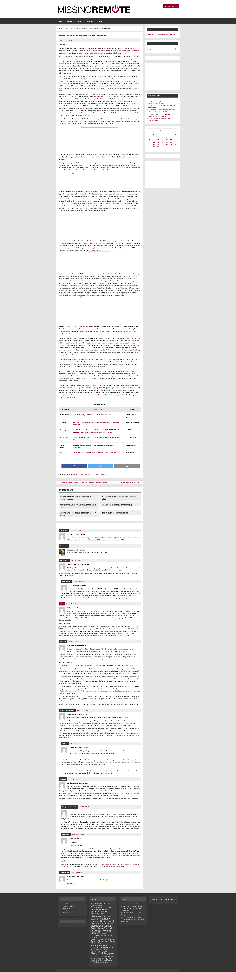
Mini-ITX (105, 951)
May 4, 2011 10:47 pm (85, 807)
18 (162, 142)
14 (175, 140)
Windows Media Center (97, 964)
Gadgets (93, 919)
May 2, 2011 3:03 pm (75, 530)
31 (158, 147)
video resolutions (94, 50)
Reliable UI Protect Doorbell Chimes (159, 112)
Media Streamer (97, 949)
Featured (97, 474)
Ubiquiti (105, 962)
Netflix (95, 955)
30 (154, 147)
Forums (100, 21)
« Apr (149, 149)
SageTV (119, 362)
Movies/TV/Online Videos (102, 953)
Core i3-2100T (68, 86)
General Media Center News (102, 922)
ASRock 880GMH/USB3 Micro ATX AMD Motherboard (91, 415)
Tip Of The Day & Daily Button (101, 960)
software (109, 359)
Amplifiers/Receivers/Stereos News (101, 904)
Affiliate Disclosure (69, 906)
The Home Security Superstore (158, 34)
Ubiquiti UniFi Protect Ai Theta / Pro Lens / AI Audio (78, 514)
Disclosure (171, 34)
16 (154, 142)
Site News (94, 958)
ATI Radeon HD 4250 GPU (102, 96)
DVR (99, 916)
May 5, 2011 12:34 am (78, 834)
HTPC (104, 937)
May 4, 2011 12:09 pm (83, 710)
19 (167, 142)
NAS (92, 955)
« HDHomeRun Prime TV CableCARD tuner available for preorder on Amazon (83, 482)
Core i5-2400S (78, 86)
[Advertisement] (162, 76)
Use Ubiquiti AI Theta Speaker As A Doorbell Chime (119, 497)
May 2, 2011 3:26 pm (75, 546)
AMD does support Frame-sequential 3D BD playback (95, 591)
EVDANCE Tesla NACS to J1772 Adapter (117, 505)
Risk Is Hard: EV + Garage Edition (115, 513)
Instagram (66, 910)
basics (86, 50)
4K (91, 903)
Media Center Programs (98, 944)
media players (126, 50)
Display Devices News (99, 915)
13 (171, 140)
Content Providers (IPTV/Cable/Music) (99, 910)
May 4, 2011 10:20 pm (74, 779)
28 (175, 144)
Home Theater (98, 937)
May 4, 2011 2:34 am (74, 641)
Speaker (100, 958)
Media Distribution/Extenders (102, 946)
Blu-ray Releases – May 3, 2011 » (130, 482)
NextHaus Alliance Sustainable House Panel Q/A (78, 506)
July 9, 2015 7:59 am (77, 872)
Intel (106, 939)
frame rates (135, 50)
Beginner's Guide (79, 474)
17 (158, 142)
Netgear (100, 955)
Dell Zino (121, 371)
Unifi (110, 962)
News (60, 21)
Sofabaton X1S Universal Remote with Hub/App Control (75, 497)
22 (149, 144)
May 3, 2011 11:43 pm (72, 603)
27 (171, 144)
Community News (101, 907)
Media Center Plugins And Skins (103, 939)
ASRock (79, 373)
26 (167, 144)
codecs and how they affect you (111, 50)
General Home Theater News (101, 919)
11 (162, 140)
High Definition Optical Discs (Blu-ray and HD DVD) (101, 929)
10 (158, 140)
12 (167, 140)
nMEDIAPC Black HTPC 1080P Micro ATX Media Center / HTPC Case (96, 453)
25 (162, 144)
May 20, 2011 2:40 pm (75, 743)
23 (154, 144)
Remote (105, 956)
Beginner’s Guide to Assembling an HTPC (111, 395)
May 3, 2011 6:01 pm (76, 560)
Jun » (154, 149)
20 (171, 142)
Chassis (100, 905)
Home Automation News (101, 936)
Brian (70, 40)
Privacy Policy (67, 913)
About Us (66, 904)
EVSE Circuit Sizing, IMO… (132, 917)
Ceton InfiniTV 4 (133, 345)
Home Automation (98, 934)
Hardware (104, 474)
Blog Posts (89, 21)
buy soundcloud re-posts (73, 883)
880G (116, 94)
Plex (101, 956)
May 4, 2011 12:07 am (79, 581)
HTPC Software (101, 939)
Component (89, 474)
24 (158, 144)
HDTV (104, 926)
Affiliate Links (67, 908)
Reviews (69, 21)
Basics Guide (96, 250)
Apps (96, 905)
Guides (79, 21)
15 (149, 142)
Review (110, 956)
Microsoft (100, 951)
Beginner (70, 474)
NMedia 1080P (83, 326)
